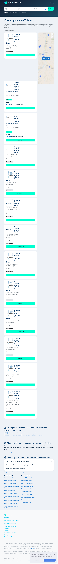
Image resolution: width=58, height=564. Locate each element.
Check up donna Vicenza (10, 483)
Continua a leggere (9, 452)
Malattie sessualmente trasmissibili (13, 435)
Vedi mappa (46, 58)
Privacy (6, 535)
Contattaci (6, 530)
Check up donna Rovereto (10, 493)
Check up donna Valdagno (10, 503)
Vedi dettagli (20, 55)
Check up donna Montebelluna (11, 500)
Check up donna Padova (10, 480)
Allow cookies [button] (49, 560)
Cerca (51, 8)
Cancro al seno (24, 432)
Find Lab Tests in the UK (10, 523)
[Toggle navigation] (52, 3)
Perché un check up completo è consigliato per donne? (19, 465)
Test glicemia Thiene (26, 494)
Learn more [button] (50, 556)
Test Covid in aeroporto (10, 526)
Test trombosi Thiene (26, 500)
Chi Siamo (6, 528)
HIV (6, 432)
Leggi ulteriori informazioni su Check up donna (15, 472)
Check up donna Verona (10, 478)
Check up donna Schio (9, 490)
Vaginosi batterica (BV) (27, 435)
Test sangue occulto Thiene (28, 489)
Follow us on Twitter (9, 520)
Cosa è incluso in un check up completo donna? (17, 461)
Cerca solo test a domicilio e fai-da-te (16, 12)
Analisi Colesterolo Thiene (27, 478)
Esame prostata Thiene (27, 486)
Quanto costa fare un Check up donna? (15, 468)
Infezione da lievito (38, 435)
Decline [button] (37, 560)
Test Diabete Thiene (26, 502)
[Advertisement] (20, 70)
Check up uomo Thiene (27, 483)
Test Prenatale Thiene (26, 491)
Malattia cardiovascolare (13, 432)
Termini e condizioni (9, 537)
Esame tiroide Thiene (26, 480)
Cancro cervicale (32, 432)
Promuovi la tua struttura (10, 532)
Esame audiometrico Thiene (28, 497)
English (7, 517)
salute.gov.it (33, 548)
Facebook (17, 520)
